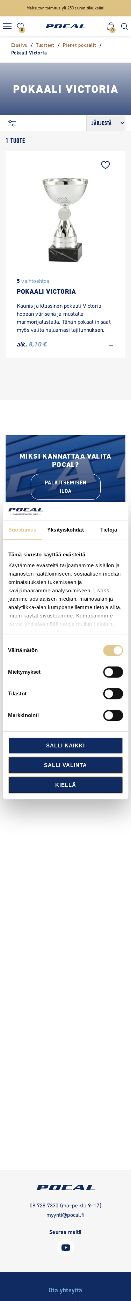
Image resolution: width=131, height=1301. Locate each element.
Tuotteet (45, 45)
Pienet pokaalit (79, 45)
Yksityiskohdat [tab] (65, 530)
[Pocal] (65, 26)
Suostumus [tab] (22, 530)
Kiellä (65, 785)
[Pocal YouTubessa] (65, 1254)
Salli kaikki (65, 745)
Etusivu (19, 45)
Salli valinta (65, 765)
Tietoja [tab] (108, 530)
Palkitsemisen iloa (66, 487)
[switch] (113, 672)
